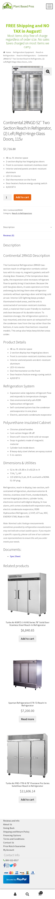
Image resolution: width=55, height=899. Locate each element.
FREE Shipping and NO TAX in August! (27, 28)
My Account (8, 849)
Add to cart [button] (27, 638)
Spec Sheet (15, 556)
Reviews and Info (11, 820)
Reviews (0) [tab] (8, 235)
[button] (48, 71)
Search (27, 894)
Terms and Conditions (13, 838)
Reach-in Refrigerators (26, 55)
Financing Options (12, 835)
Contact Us (8, 842)
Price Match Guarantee (14, 846)
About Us (7, 824)
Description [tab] (9, 227)
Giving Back (8, 828)
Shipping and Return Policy (16, 831)
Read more (27, 719)
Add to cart (22, 197)
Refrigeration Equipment (23, 52)
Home (8, 52)
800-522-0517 (11, 860)
